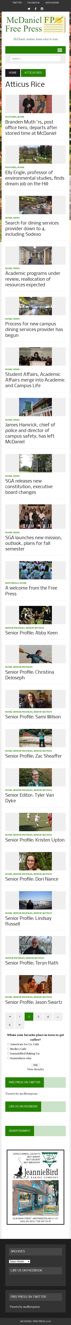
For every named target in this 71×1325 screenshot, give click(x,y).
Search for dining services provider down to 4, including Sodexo (32, 229)
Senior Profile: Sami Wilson (33, 717)
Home (20, 116)
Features (10, 116)
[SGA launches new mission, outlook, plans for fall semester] (35, 527)
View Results (35, 1069)
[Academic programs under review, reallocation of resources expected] (35, 262)
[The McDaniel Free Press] (35, 24)
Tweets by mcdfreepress (21, 1094)
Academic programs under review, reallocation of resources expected (32, 279)
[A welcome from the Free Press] (35, 577)
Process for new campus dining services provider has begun (34, 330)
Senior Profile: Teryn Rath (31, 963)
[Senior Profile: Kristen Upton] (35, 829)
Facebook (33, 3)
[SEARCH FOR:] (35, 58)
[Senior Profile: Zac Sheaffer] (35, 745)
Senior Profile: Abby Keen (31, 633)
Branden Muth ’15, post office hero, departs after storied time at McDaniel (31, 128)
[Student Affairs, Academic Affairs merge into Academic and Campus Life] (35, 363)
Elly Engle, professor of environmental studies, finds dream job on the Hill (34, 178)
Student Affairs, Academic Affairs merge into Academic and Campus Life (35, 380)
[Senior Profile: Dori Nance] (35, 868)
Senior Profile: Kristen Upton (35, 840)
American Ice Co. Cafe (24, 1044)
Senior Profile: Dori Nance (31, 879)
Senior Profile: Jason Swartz (33, 1002)
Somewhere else (20, 1058)
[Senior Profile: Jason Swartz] (35, 991)
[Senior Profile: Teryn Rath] (35, 952)
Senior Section (35, 627)
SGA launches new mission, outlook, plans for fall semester (33, 544)
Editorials (12, 583)
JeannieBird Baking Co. (25, 1053)
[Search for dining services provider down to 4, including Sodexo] (35, 212)
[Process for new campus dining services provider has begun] (35, 313)
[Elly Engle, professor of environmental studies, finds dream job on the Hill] (35, 161)
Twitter (17, 3)
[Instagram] (42, 9)
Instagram (52, 3)
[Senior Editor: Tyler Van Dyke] (35, 784)
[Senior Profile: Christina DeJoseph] (35, 661)
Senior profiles (15, 627)
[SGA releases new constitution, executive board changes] (35, 470)
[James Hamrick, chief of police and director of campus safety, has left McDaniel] (35, 414)
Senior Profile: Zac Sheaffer (33, 756)
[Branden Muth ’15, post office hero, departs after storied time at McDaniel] (35, 111)
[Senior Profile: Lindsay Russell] (35, 907)
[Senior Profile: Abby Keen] (35, 622)
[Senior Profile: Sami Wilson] (35, 706)
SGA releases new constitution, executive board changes (29, 487)
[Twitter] (29, 9)
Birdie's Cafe (18, 1049)
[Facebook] (35, 9)
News (16, 217)
